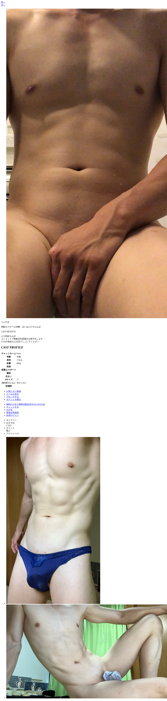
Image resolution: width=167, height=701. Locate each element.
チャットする (12, 407)
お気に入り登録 (13, 391)
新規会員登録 (12, 412)
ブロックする (12, 397)
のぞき (9, 410)
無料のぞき (25, 404)
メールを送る (12, 394)
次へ (3, 5)
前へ (3, 2)
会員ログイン (12, 415)
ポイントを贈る (13, 399)
